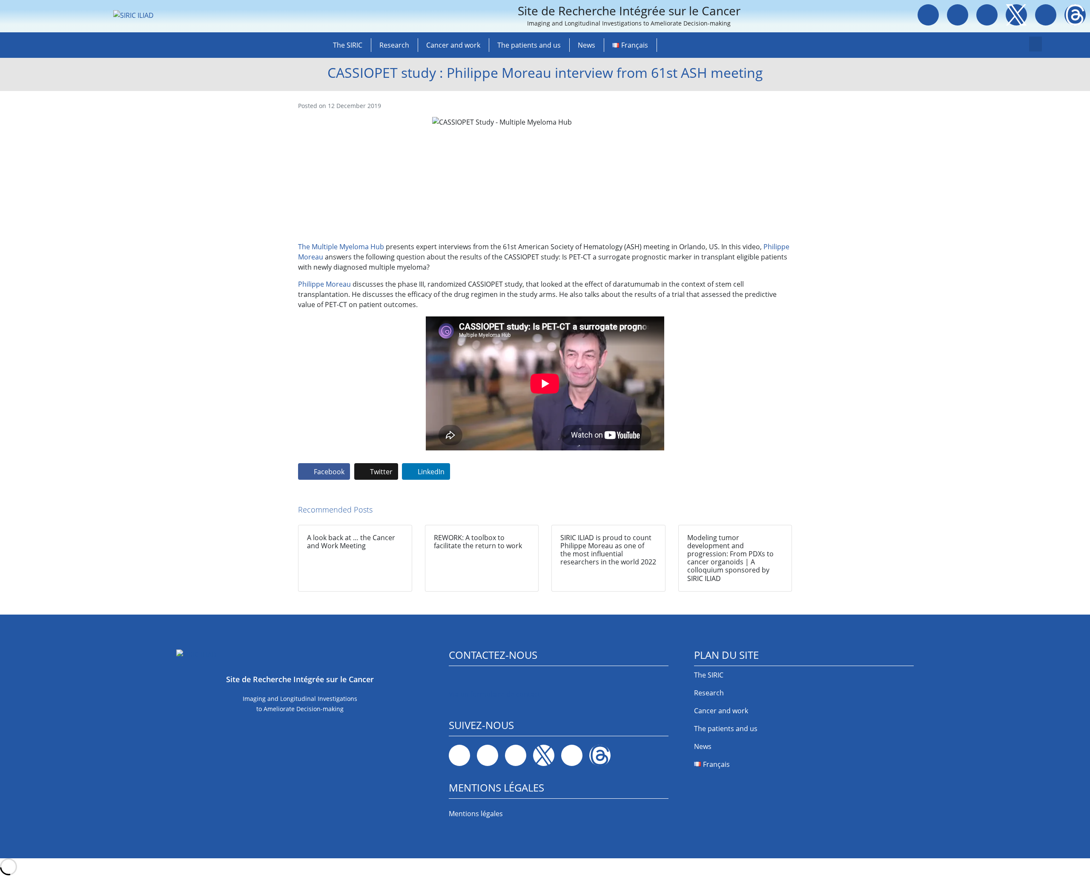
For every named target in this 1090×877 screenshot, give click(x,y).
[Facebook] (928, 15)
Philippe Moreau (324, 284)
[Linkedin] (957, 15)
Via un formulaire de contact (494, 694)
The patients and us (529, 45)
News (586, 45)
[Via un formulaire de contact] (455, 680)
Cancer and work (453, 45)
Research (394, 45)
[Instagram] (987, 15)
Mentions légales (476, 813)
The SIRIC (347, 45)
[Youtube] (1045, 15)
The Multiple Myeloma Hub (341, 246)
